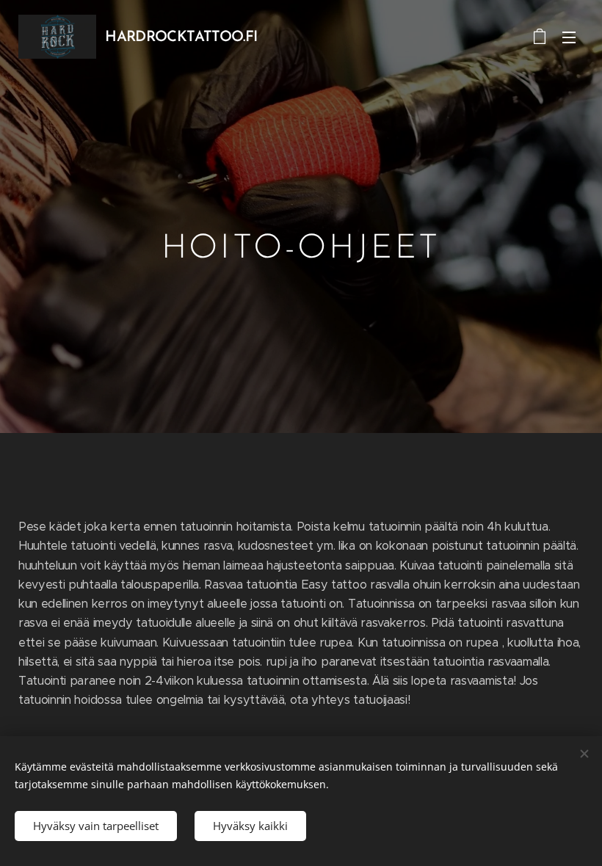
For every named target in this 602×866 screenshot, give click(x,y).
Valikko (569, 36)
